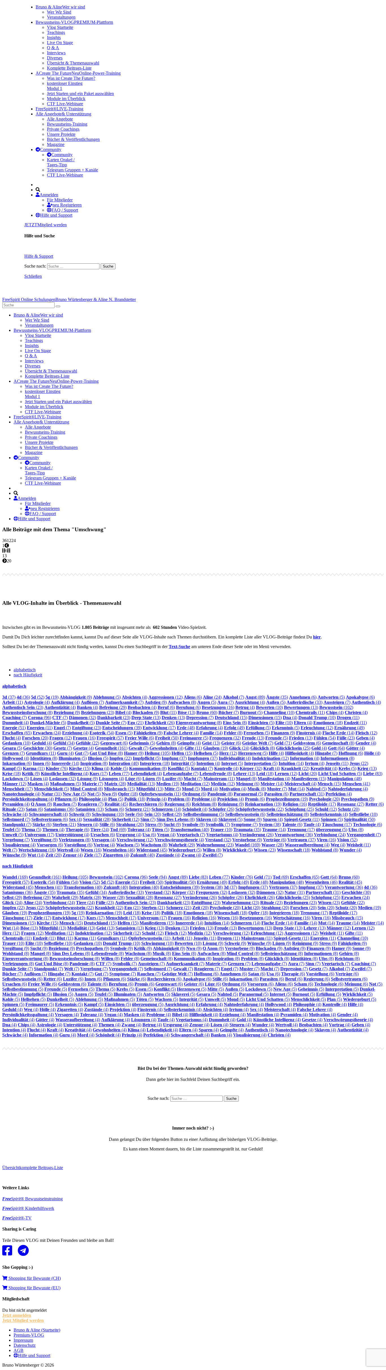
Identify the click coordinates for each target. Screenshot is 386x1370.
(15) (231, 717)
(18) (328, 722)
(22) (87, 743)
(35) (277, 697)
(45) (116, 804)
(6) (193, 697)
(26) (160, 722)
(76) (57, 768)
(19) (51, 697)
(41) (356, 783)
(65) (17, 732)
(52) (37, 697)
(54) (102, 732)
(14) (211, 732)
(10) (269, 707)
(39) (122, 727)
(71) (283, 743)
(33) (304, 702)
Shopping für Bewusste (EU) (33, 1287)
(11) (12, 702)
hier (317, 637)
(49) (234, 727)
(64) (336, 748)
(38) (270, 824)
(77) (119, 773)
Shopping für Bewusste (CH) (34, 1278)
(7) (233, 697)
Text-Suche (179, 646)
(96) (39, 717)
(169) (247, 844)
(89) (255, 697)
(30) (37, 748)
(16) (218, 707)
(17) (159, 727)
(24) (212, 697)
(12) (165, 697)
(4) (134, 697)
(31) (52, 794)
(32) (82, 717)
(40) (124, 763)
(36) (23, 697)
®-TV (17, 1218)
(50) (167, 737)
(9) (76, 697)
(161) (111, 748)
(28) (115, 783)
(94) (134, 814)
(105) (157, 753)
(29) (113, 707)
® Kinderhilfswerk (28, 1208)
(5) (107, 697)
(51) (14, 727)
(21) (135, 722)
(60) (206, 712)
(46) (119, 850)
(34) (64, 743)
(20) (35, 737)
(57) (110, 737)
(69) (118, 829)
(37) (9, 697)
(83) (372, 773)
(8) (182, 702)
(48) (186, 727)
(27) (350, 804)
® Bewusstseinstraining (32, 1198)
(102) (336, 707)
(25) (293, 748)
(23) (22, 707)
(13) (301, 707)
